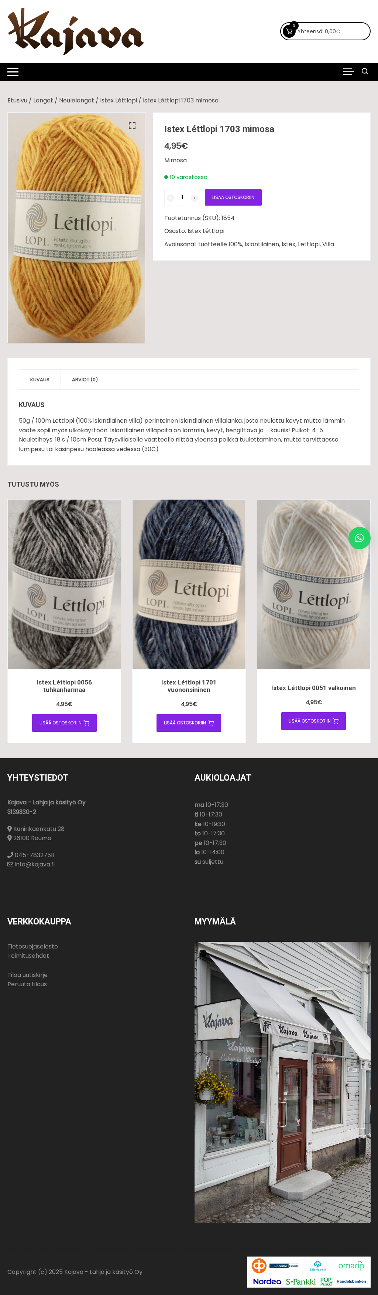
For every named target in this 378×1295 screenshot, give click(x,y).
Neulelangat (76, 100)
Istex (288, 244)
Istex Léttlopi (118, 100)
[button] (132, 125)
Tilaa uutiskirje (27, 975)
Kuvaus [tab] (39, 379)
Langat (43, 100)
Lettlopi (309, 244)
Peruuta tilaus (27, 984)
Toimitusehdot (28, 955)
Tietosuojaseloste (32, 946)
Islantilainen (262, 244)
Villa (328, 244)
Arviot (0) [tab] (85, 379)
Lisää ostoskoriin (233, 197)
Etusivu (17, 100)
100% (235, 244)
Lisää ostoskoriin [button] (60, 723)
